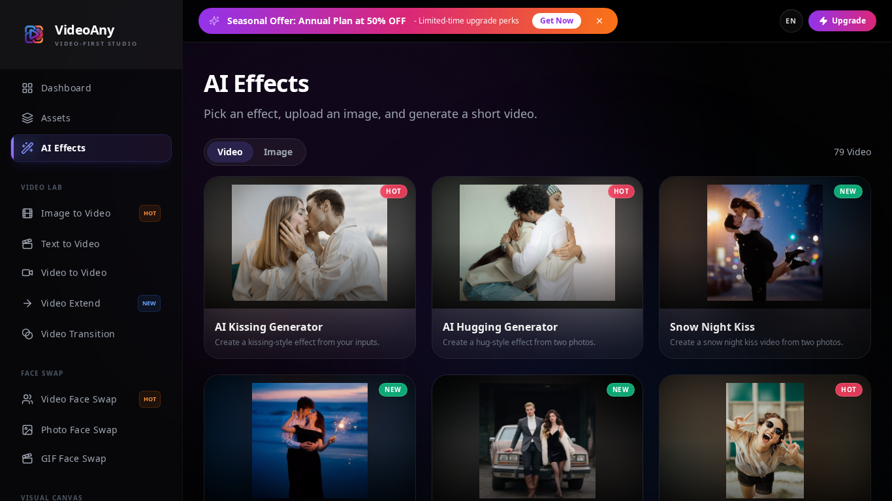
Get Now (556, 20)
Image (278, 151)
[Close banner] (599, 21)
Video (230, 151)
